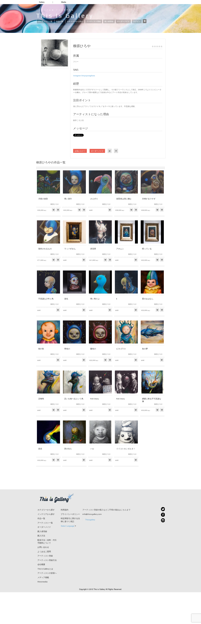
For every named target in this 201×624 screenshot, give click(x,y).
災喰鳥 (41, 399)
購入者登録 (108, 21)
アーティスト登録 (94, 21)
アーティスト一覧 (45, 21)
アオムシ (120, 249)
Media (63, 2)
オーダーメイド (123, 21)
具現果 (93, 249)
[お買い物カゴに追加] (58, 209)
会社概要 (41, 564)
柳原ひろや (54, 204)
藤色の (93, 349)
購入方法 (41, 536)
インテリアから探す (46, 514)
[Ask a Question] (109, 151)
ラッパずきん (70, 249)
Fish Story (94, 399)
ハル (92, 449)
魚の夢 (145, 349)
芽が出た (68, 449)
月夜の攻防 (43, 199)
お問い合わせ (43, 547)
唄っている (147, 249)
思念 (40, 449)
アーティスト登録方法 (47, 560)
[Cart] (144, 21)
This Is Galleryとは (45, 569)
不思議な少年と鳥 (46, 299)
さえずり (94, 199)
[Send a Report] (116, 151)
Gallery (42, 2)
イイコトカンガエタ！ (125, 449)
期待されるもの (45, 249)
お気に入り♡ (80, 151)
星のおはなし (148, 299)
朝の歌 (41, 349)
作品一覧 (59, 21)
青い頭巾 (68, 199)
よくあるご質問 (44, 551)
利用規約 (64, 510)
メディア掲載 (43, 577)
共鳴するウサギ (148, 199)
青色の (67, 349)
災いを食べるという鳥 (73, 399)
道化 (66, 299)
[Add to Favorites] (53, 209)
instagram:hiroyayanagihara (84, 75)
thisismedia (42, 582)
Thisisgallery (90, 519)
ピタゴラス (121, 349)
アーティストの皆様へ (47, 573)
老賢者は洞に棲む (124, 199)
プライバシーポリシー (70, 514)
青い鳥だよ (95, 299)
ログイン (136, 21)
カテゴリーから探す (75, 21)
